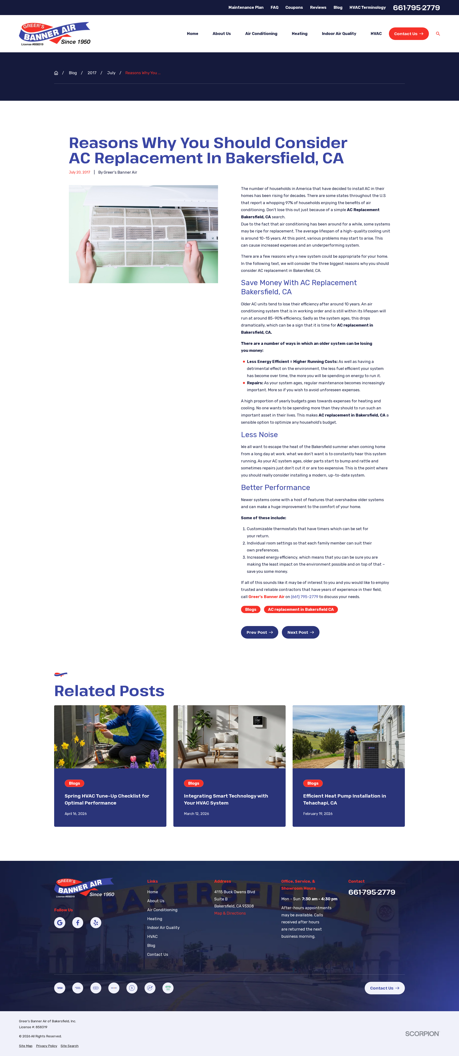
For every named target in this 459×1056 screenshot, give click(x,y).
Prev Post (257, 632)
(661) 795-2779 (304, 596)
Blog (337, 7)
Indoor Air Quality (163, 927)
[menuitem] (25, 1046)
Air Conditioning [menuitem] (261, 33)
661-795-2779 (416, 7)
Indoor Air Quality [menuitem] (339, 33)
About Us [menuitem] (222, 33)
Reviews (318, 7)
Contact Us (405, 33)
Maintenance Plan (246, 7)
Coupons (294, 7)
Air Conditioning (162, 909)
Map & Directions (230, 913)
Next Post (297, 632)
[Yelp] (95, 922)
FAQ (274, 7)
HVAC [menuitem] (376, 33)
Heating (154, 918)
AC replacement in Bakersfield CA (301, 609)
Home (152, 891)
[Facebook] (77, 922)
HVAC (152, 936)
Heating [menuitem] (299, 33)
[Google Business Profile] (59, 922)
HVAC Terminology (367, 7)
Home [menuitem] (192, 33)
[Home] (54, 33)
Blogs (250, 609)
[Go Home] (56, 73)
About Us (155, 900)
